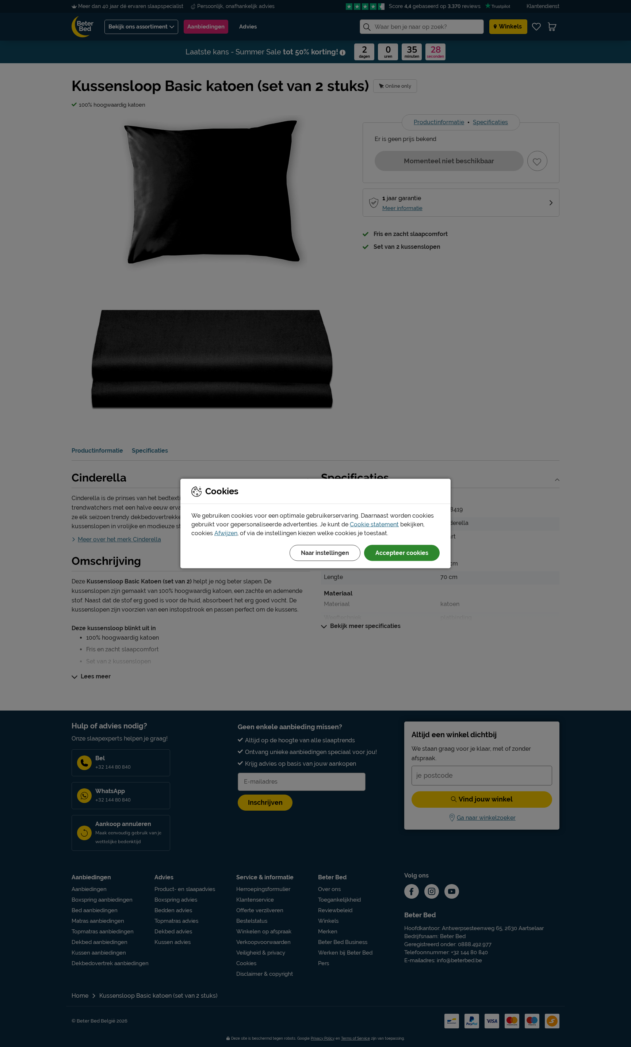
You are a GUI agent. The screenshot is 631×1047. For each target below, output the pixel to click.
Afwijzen (225, 533)
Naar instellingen (325, 552)
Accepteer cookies (401, 552)
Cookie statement (374, 524)
